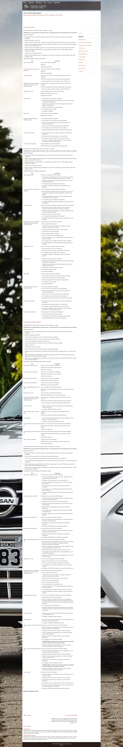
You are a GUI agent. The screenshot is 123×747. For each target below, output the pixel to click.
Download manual (57, 2)
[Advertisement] (50, 20)
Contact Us (81, 71)
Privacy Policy (82, 68)
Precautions (28, 715)
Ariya (45, 2)
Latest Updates (82, 56)
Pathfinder (50, 2)
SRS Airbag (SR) (52, 15)
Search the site (82, 65)
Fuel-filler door (26, 729)
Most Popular (82, 59)
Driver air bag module (70, 715)
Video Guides (82, 48)
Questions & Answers (83, 51)
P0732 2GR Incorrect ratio (29, 735)
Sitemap (80, 62)
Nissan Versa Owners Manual (85, 42)
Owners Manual (31, 2)
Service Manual (39, 2)
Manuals (24, 2)
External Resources (83, 53)
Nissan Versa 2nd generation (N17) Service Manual (33, 15)
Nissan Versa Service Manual (85, 45)
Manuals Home (82, 39)
